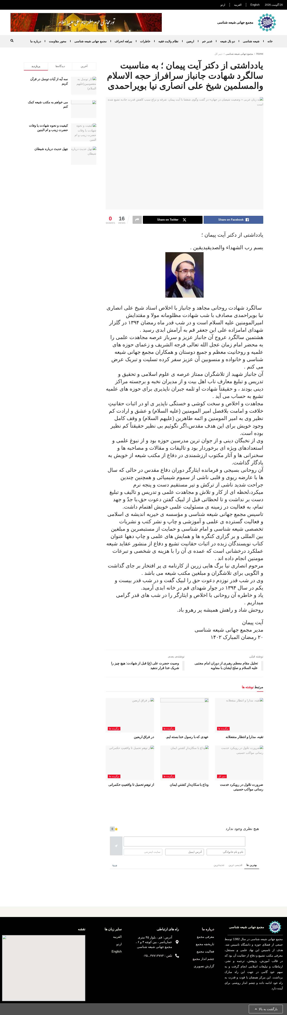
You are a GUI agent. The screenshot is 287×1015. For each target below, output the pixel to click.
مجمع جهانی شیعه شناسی (90, 41)
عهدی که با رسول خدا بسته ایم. (187, 737)
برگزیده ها (223, 728)
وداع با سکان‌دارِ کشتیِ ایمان (189, 784)
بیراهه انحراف (123, 41)
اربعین (190, 41)
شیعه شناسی (251, 41)
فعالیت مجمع (205, 951)
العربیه (238, 4)
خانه (270, 41)
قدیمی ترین (235, 865)
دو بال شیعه (227, 41)
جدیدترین (219, 865)
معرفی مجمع (205, 936)
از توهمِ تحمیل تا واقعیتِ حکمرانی (131, 784)
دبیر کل (218, 53)
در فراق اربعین (144, 737)
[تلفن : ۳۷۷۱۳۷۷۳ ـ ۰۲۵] (177, 956)
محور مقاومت (57, 41)
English (254, 4)
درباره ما (35, 41)
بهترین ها (251, 865)
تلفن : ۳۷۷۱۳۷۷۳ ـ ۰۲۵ (157, 955)
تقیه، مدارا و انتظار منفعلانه (244, 737)
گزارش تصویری (204, 966)
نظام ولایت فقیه (168, 41)
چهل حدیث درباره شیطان (51, 149)
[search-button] (12, 40)
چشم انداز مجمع (203, 959)
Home (259, 53)
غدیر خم (207, 41)
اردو (223, 4)
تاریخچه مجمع (205, 944)
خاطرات (145, 41)
